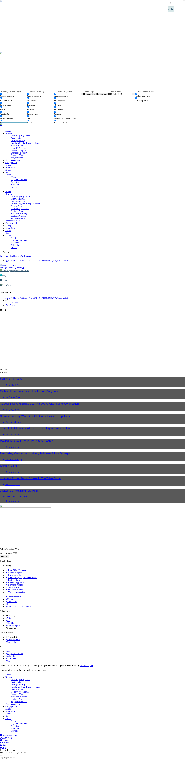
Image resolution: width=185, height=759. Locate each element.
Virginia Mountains (19, 158)
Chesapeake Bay (18, 140)
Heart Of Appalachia (20, 148)
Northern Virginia (18, 150)
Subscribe (15, 184)
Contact (14, 187)
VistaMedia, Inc (86, 665)
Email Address (6, 554)
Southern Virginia (18, 155)
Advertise (15, 182)
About (13, 177)
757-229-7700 (11, 303)
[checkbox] (13, 95)
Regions (8, 133)
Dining (8, 165)
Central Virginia (18, 138)
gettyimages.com (54, 670)
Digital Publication (19, 179)
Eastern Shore (17, 145)
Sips (7, 172)
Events (8, 170)
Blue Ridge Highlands (20, 136)
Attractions (10, 167)
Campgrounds (11, 162)
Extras (8, 175)
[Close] (184, 0)
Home (8, 131)
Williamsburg (5, 285)
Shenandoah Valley (19, 153)
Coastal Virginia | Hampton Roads (25, 143)
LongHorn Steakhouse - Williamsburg (16, 256)
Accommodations (12, 160)
